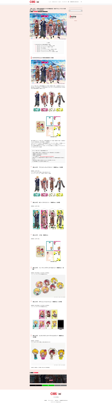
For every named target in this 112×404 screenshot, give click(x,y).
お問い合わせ (56, 400)
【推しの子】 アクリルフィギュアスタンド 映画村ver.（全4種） (46, 45)
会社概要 (45, 400)
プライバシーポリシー (51, 400)
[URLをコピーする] (60, 385)
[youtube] (57, 397)
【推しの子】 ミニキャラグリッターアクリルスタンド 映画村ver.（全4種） (47, 51)
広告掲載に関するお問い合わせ (64, 400)
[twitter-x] (53, 397)
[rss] (58, 397)
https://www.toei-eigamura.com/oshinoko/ (47, 156)
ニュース (32, 11)
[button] (36, 385)
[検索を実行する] (81, 11)
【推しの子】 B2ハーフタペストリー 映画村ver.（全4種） (45, 46)
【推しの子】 (35, 11)
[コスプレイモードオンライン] (56, 394)
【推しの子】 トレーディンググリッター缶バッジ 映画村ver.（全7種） (47, 49)
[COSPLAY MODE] (34, 2)
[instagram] (54, 397)
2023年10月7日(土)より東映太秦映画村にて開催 (42, 44)
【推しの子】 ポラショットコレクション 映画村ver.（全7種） (45, 50)
